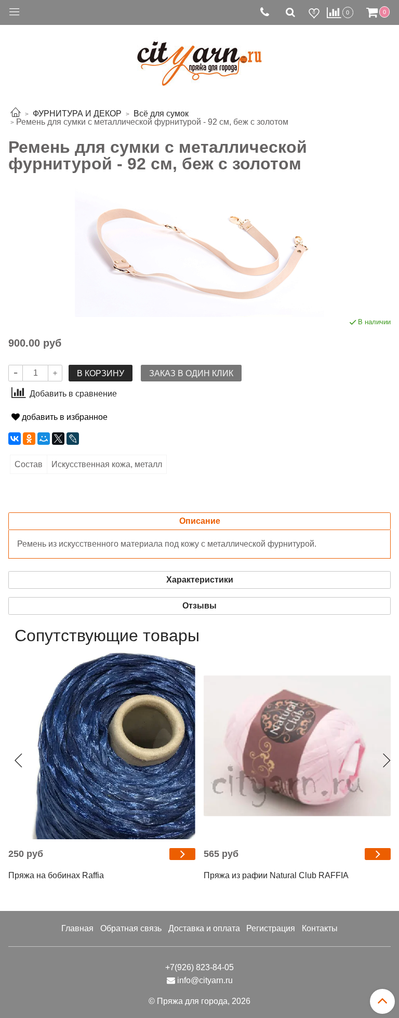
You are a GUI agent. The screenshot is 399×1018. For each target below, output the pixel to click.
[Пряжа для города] (199, 57)
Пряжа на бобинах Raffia (56, 875)
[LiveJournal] (72, 438)
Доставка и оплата (204, 928)
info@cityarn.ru (205, 980)
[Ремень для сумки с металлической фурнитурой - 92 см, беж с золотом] (199, 252)
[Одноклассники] (29, 438)
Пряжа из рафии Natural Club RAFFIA (276, 875)
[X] (58, 438)
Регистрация (270, 928)
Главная (77, 928)
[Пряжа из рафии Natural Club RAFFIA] (297, 745)
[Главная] (15, 113)
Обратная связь (131, 928)
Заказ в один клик (191, 373)
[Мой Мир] (43, 438)
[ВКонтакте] (14, 438)
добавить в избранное (64, 417)
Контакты (320, 928)
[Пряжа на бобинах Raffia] (101, 745)
